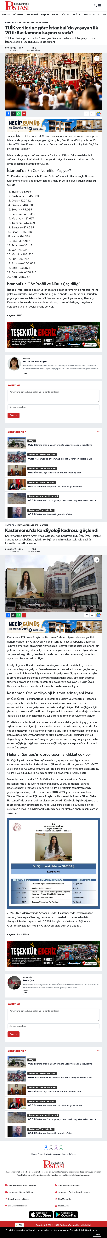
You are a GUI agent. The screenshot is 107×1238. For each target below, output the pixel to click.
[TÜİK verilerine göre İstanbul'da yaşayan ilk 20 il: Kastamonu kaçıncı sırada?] (53, 81)
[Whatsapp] (61, 1147)
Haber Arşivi (36, 1154)
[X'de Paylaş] (13, 113)
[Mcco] (53, 335)
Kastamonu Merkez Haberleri (33, 23)
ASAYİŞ (6, 14)
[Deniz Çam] (14, 983)
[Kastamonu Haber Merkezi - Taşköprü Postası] (17, 6)
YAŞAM (45, 14)
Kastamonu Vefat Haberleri (41, 510)
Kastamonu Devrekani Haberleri (43, 496)
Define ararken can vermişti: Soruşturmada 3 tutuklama (60, 445)
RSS (20, 1225)
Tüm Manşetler (65, 1199)
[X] (51, 1147)
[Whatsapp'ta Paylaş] (18, 113)
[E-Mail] (25, 374)
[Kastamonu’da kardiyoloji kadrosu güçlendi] (53, 583)
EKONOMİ (32, 14)
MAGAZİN (89, 14)
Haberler (9, 23)
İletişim (72, 1154)
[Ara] (95, 5)
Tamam (97, 1234)
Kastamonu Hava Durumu (70, 1185)
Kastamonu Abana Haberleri (41, 482)
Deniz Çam (28, 980)
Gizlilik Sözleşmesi (52, 1154)
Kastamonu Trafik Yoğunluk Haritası (74, 1192)
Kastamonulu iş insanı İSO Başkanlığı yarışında (55, 486)
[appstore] (41, 1214)
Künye (65, 1154)
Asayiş (32, 441)
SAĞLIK (77, 14)
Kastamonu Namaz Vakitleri (21, 1192)
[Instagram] (56, 1147)
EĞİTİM (65, 14)
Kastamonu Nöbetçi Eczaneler (22, 1185)
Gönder (13, 415)
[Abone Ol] (98, 114)
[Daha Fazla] (24, 113)
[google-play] (66, 1214)
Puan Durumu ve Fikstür (18, 1199)
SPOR (55, 14)
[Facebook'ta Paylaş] (8, 113)
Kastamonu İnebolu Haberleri (42, 469)
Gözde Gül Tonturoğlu (35, 361)
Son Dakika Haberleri (17, 1206)
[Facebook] (46, 1147)
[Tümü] (98, 432)
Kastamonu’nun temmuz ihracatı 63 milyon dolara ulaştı (60, 459)
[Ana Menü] (99, 5)
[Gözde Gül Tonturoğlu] (14, 364)
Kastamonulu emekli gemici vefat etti (51, 514)
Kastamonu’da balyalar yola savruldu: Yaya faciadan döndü (62, 500)
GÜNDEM (18, 14)
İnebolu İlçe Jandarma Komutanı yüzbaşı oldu (55, 472)
